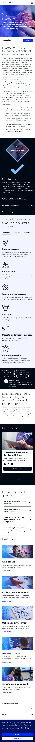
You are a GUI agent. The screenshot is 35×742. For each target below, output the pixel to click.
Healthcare (28, 434)
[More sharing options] (12, 464)
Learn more (6, 570)
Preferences (17, 738)
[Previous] (13, 479)
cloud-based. (18, 88)
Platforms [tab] (16, 232)
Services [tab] (6, 232)
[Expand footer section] (32, 703)
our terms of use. (9, 730)
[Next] (22, 479)
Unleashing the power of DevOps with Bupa (15, 453)
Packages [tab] (26, 232)
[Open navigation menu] (32, 3)
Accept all (17, 734)
